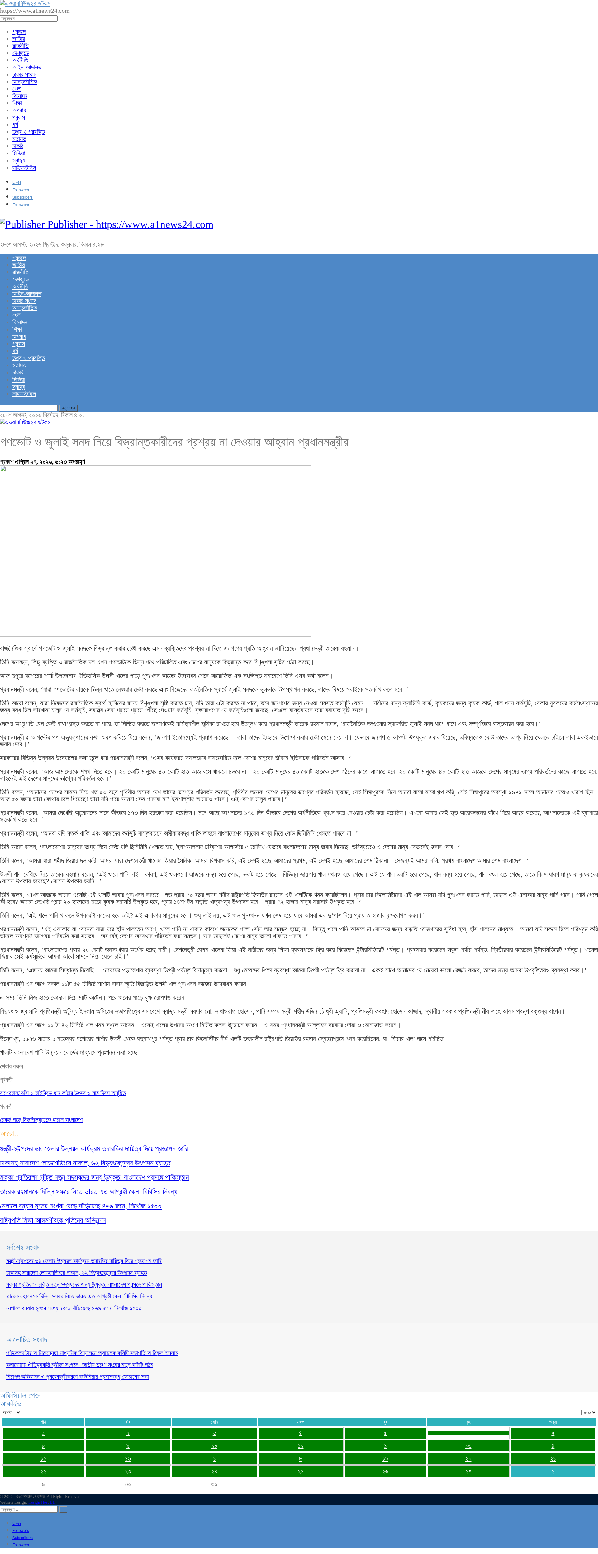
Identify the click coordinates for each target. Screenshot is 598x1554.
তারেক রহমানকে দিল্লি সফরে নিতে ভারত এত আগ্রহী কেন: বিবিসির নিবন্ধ (79, 1296)
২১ (553, 1458)
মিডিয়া (18, 153)
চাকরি (17, 146)
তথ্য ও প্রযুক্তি (28, 131)
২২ (43, 1471)
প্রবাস (18, 117)
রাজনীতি (20, 45)
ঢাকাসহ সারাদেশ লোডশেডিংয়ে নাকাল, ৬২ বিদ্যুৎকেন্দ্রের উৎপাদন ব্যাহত (76, 1272)
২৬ (385, 1471)
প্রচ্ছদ (19, 31)
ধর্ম (15, 124)
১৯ (385, 1458)
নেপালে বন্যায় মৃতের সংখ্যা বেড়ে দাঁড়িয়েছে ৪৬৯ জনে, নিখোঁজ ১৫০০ (74, 1308)
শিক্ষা (17, 103)
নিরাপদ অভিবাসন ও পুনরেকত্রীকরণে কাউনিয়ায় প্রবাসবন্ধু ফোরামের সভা (77, 1376)
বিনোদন (19, 95)
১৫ (43, 1458)
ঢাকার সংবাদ (24, 74)
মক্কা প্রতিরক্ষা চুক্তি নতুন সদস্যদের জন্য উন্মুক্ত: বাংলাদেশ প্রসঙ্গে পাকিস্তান (84, 1284)
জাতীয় (18, 38)
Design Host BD (41, 1502)
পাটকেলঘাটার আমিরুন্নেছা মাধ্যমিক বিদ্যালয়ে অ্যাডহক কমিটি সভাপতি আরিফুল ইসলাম (92, 1352)
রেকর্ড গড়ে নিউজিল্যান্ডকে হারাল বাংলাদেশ (41, 1119)
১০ (214, 1445)
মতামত (19, 138)
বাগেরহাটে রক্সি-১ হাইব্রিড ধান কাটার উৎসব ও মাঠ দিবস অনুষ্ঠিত (63, 1093)
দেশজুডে (20, 52)
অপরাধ (19, 110)
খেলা (16, 88)
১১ (300, 1445)
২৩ (128, 1471)
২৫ (300, 1471)
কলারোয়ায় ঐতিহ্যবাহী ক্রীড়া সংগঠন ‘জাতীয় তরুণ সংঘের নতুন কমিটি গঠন (79, 1364)
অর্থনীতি (20, 60)
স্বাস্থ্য (18, 160)
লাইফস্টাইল (24, 167)
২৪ (214, 1471)
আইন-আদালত (26, 67)
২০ (468, 1458)
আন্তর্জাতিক (24, 81)
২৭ (468, 1471)
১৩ (468, 1445)
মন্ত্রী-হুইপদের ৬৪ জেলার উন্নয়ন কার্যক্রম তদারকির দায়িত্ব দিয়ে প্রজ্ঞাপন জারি (84, 1260)
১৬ (128, 1458)
